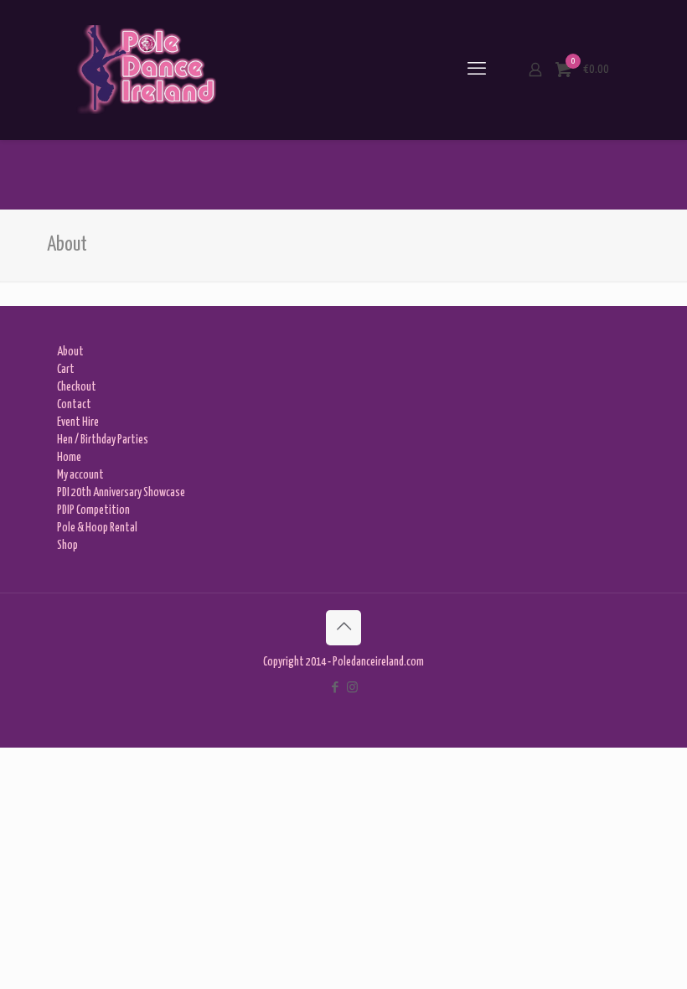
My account (80, 475)
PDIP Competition (93, 510)
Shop (67, 545)
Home (69, 457)
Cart (66, 369)
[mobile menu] (476, 69)
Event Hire (78, 422)
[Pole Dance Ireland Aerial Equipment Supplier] (146, 69)
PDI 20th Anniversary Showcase (121, 493)
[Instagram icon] (352, 688)
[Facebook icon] (334, 688)
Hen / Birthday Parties (102, 440)
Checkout (76, 387)
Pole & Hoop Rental (97, 528)
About (70, 352)
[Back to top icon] (343, 627)
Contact (74, 405)
